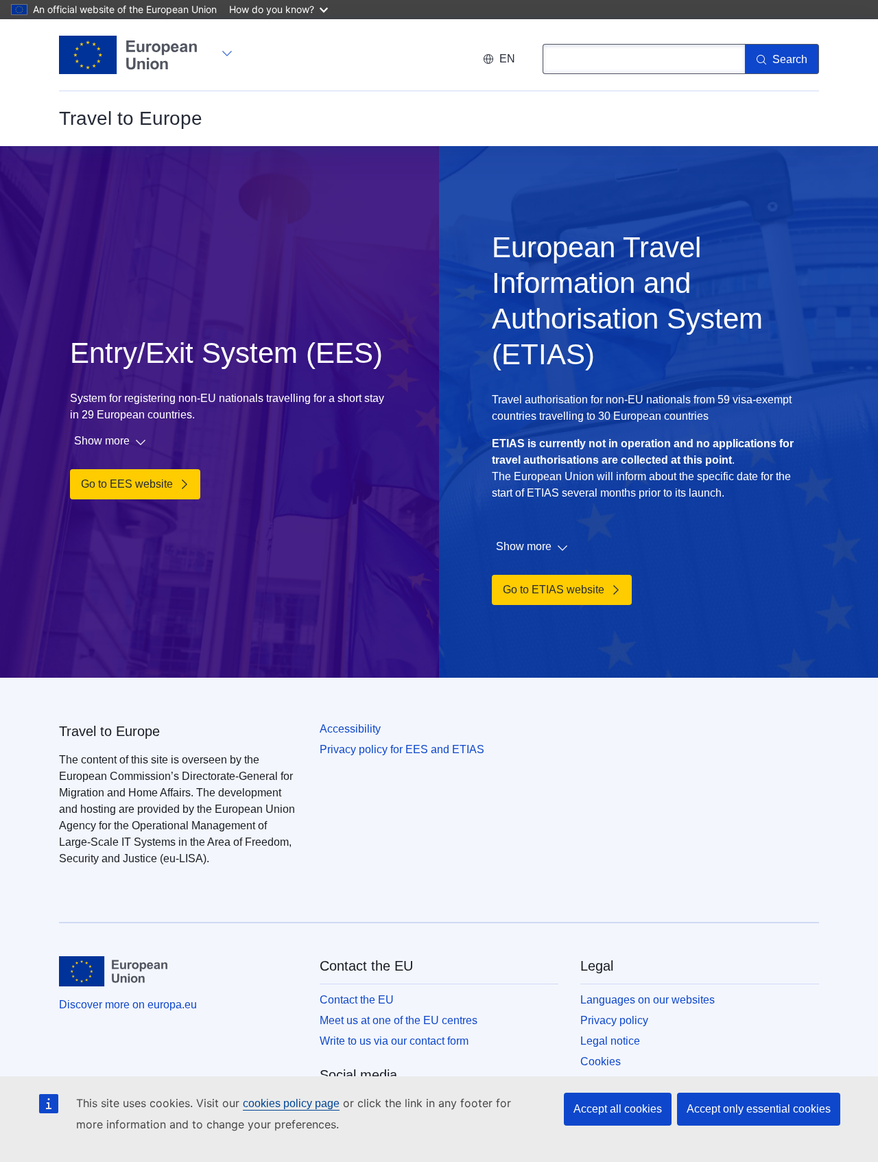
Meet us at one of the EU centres (398, 1020)
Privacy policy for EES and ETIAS (402, 749)
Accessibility (350, 729)
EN (507, 58)
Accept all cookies (617, 1109)
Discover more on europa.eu (128, 1004)
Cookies (600, 1061)
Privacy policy (614, 1020)
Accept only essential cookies (759, 1109)
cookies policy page (291, 1103)
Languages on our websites (647, 1000)
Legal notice (610, 1041)
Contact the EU (357, 1000)
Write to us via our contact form (394, 1041)
